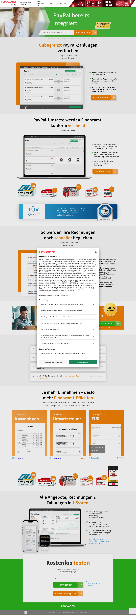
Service (59, 3)
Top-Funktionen (40, 2)
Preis (51, 3)
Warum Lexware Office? (25, 3)
